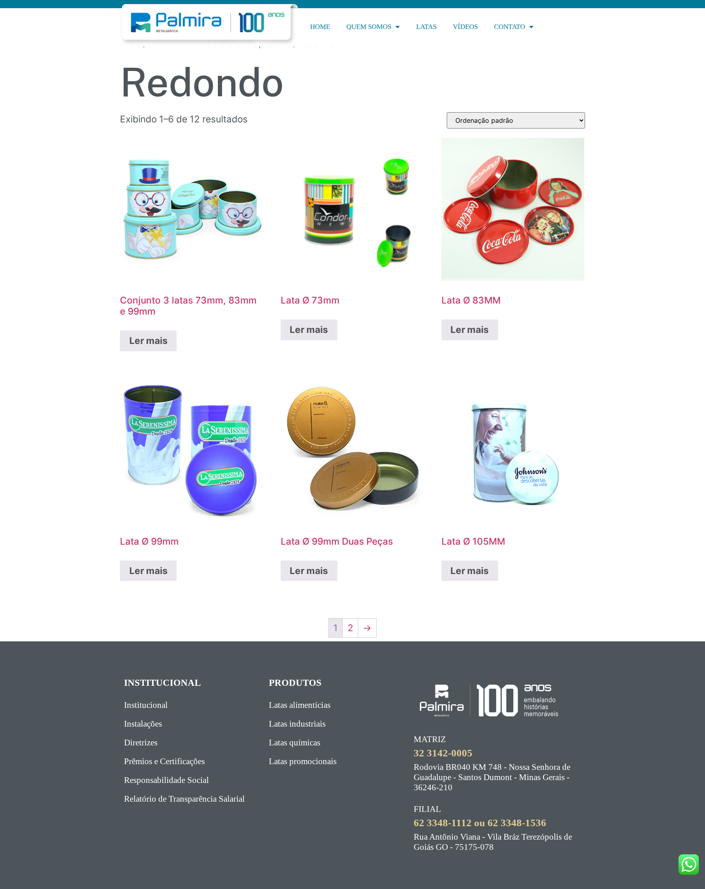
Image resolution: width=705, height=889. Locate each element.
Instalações (143, 724)
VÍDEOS (465, 27)
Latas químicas (294, 742)
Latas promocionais (303, 761)
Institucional (146, 705)
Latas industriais (297, 724)
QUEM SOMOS (368, 27)
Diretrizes (140, 742)
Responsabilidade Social (166, 780)
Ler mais (148, 340)
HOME (320, 27)
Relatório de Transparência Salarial (184, 799)
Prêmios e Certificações (164, 761)
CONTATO (509, 27)
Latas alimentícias (299, 705)
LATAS (426, 27)
